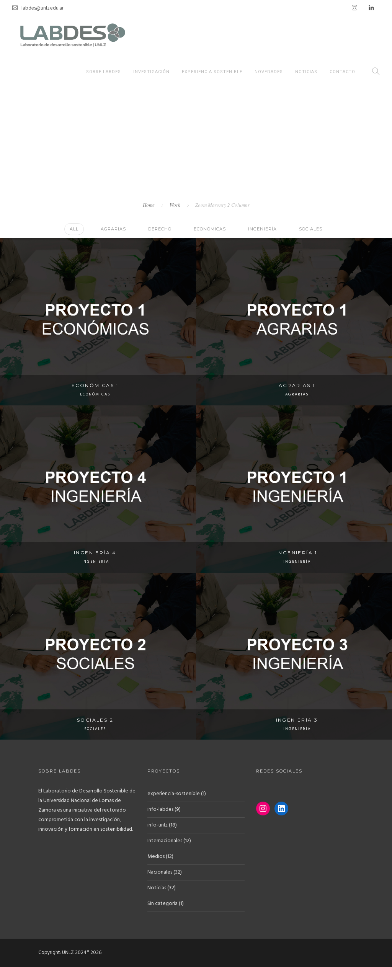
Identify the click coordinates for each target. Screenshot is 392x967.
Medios (156, 856)
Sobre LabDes (103, 71)
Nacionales (159, 872)
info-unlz (157, 825)
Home (149, 204)
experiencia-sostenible (173, 793)
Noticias (306, 71)
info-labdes (160, 809)
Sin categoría (162, 903)
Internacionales (164, 840)
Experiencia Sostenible (212, 71)
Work (175, 204)
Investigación (151, 71)
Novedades (269, 71)
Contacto (342, 71)
